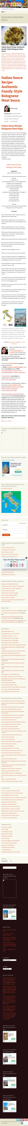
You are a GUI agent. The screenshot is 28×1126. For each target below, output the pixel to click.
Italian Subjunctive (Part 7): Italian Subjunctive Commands (13, 687)
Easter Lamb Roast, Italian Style (8, 739)
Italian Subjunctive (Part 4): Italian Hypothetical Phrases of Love (9, 992)
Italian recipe (10, 62)
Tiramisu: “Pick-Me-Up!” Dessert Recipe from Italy (11, 781)
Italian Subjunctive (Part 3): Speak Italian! (10, 642)
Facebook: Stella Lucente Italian (8, 590)
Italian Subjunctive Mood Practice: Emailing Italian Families (13, 645)
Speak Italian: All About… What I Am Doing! (10, 633)
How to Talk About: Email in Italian (8, 682)
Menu (2, 12)
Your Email (5, 525)
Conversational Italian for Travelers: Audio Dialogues (12, 586)
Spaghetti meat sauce (10, 68)
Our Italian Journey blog (6, 827)
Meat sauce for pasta (6, 65)
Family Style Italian (13, 56)
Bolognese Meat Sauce (12, 55)
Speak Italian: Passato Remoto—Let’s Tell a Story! (11, 676)
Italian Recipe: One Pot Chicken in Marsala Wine (11, 768)
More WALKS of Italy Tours (7, 488)
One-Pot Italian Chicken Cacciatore (8, 743)
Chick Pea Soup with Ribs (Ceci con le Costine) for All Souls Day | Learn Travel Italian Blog (9, 1014)
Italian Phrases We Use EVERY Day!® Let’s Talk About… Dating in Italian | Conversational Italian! (9, 988)
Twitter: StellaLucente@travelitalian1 (9, 595)
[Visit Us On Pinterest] (23, 1119)
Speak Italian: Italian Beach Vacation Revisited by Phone (13, 651)
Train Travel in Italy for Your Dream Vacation (10, 790)
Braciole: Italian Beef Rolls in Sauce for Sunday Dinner (12, 715)
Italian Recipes (16, 62)
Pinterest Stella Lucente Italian (15, 387)
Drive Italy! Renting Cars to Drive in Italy (9, 795)
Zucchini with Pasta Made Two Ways (9, 758)
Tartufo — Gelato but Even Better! (8, 779)
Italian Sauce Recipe (5, 64)
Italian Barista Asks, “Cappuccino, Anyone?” (10, 808)
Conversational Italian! (12, 363)
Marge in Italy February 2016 (7, 572)
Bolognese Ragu (21, 55)
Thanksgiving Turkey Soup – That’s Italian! (10, 748)
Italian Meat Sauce (19, 61)
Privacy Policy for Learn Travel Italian (9, 817)
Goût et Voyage (4, 829)
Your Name (4, 529)
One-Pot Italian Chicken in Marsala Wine (9, 726)
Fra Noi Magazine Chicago (6, 831)
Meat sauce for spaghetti (16, 65)
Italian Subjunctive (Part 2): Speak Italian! (10, 640)
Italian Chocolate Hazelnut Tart (7, 737)
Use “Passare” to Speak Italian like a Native (10, 689)
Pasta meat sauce (10, 67)
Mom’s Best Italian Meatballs (7, 746)
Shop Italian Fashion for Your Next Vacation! (10, 806)
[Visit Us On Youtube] (26, 1119)
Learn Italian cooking (15, 64)
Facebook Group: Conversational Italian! (9, 593)
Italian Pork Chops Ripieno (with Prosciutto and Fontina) (13, 722)
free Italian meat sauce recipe (7, 58)
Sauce (21, 67)
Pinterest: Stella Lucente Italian (8, 597)
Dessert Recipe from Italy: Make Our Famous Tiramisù (12, 701)
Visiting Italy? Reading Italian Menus (8, 804)
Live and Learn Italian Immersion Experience (10, 840)
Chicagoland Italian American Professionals (10, 852)
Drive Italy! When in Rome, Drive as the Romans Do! (12, 799)
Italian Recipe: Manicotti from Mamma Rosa (10, 728)
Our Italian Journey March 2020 (8, 547)
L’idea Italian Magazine (6, 849)
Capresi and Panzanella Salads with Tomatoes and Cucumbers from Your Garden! (9, 939)
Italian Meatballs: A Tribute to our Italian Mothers (11, 773)
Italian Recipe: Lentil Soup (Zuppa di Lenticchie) (11, 709)
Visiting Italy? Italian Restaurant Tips (9, 802)
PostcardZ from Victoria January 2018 (9, 554)
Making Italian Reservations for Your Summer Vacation (12, 811)
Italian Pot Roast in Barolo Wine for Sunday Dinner (11, 741)
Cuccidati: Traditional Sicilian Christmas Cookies (11, 734)
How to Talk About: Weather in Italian (9, 684)
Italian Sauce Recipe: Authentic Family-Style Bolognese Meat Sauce (13, 49)
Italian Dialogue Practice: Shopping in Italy (10, 674)
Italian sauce (23, 62)
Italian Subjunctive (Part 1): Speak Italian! (10, 638)
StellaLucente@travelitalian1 (16, 367)
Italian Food (11, 61)
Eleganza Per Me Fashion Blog (7, 845)
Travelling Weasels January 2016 (8, 574)
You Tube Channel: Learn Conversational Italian (11, 588)
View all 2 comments (7, 421)
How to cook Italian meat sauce (17, 59)
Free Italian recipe (19, 58)
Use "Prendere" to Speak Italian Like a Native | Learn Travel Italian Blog (9, 1007)
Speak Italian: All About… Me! (7, 631)
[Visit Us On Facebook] (20, 1119)
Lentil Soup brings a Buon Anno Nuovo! (9, 610)
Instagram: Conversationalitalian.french (9, 584)
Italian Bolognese (5, 61)
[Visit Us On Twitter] (17, 1119)
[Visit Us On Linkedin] (21, 1122)
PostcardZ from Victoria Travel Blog (9, 843)
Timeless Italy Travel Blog (6, 836)
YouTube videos (5, 376)
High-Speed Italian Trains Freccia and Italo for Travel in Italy (13, 797)
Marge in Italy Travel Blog (6, 834)
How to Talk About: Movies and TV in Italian (10, 691)
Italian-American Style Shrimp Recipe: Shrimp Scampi (12, 707)
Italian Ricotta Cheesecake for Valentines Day (11, 752)
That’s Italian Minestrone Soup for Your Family (11, 724)
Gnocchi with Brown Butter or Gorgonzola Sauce (11, 717)
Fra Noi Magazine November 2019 (8, 549)
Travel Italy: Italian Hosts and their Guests (10, 815)
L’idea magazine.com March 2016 (8, 570)
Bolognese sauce (5, 56)
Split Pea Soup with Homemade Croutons (10, 770)
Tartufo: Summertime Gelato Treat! (8, 719)
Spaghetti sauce (19, 68)
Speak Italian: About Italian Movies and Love (10, 653)
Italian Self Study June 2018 (7, 552)
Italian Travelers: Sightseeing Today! (9, 813)
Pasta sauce (17, 67)
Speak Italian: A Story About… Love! (9, 636)
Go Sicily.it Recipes (5, 838)
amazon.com (13, 342)
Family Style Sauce (22, 56)
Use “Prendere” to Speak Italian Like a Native (11, 613)
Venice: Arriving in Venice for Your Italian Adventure (12, 793)
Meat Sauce (22, 64)
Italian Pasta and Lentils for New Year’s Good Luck (11, 750)
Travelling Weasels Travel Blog (7, 847)
